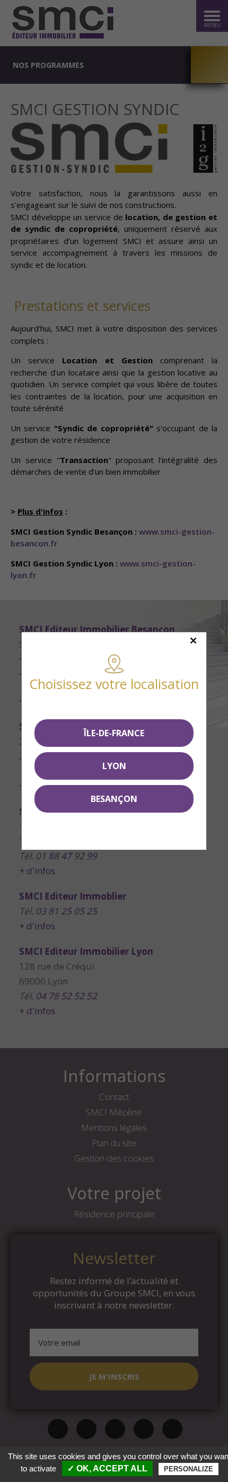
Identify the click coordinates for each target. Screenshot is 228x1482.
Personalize (188, 1469)
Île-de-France (114, 733)
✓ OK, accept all (107, 1468)
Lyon (114, 766)
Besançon (114, 799)
